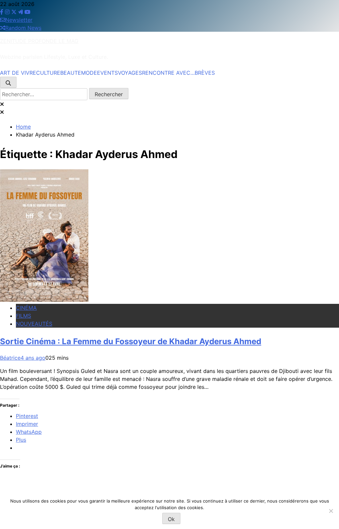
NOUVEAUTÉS (34, 323)
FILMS (23, 315)
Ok (171, 519)
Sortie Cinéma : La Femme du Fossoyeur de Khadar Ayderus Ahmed (130, 341)
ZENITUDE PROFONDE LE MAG (39, 41)
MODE (89, 72)
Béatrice (10, 357)
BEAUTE (70, 72)
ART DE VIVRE (18, 72)
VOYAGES (130, 72)
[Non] (330, 511)
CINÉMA (26, 308)
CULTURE (48, 72)
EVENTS (107, 72)
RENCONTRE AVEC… (168, 72)
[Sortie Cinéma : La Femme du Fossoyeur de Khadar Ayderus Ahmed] (44, 300)
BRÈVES (205, 72)
